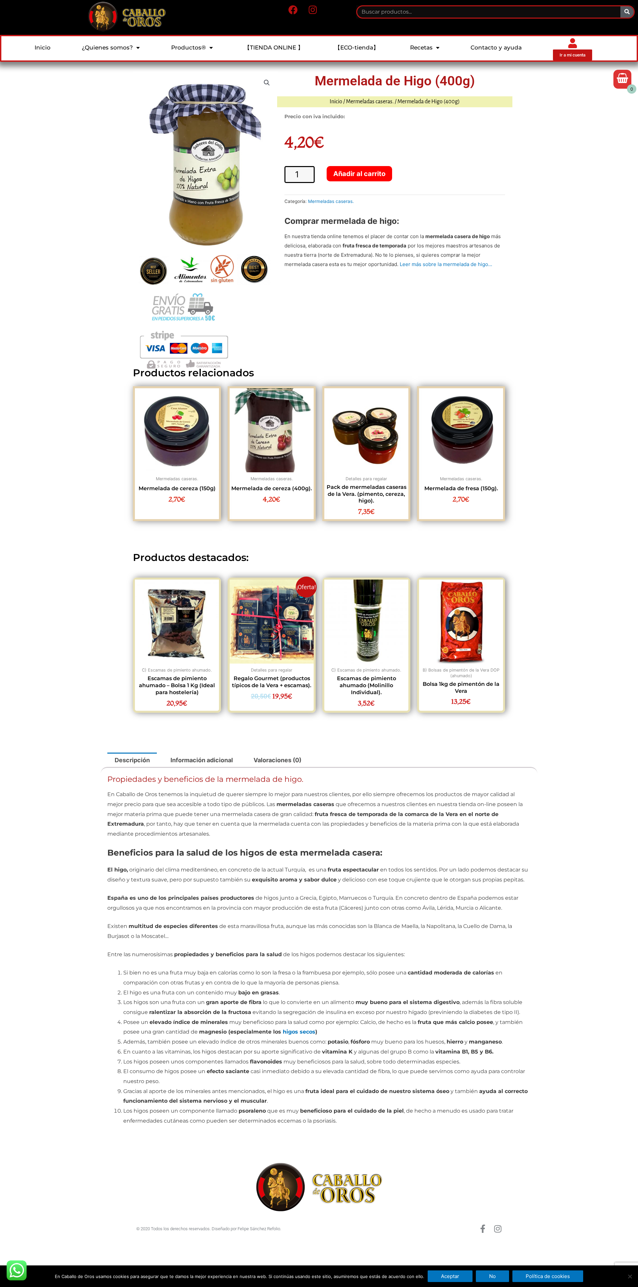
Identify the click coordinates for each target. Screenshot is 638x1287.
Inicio (43, 47)
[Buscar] (627, 12)
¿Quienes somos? (107, 47)
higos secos (299, 1032)
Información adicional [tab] (201, 760)
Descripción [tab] (132, 760)
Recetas (421, 47)
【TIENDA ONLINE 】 (273, 47)
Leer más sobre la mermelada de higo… (446, 264)
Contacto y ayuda (496, 47)
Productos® (188, 47)
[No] (629, 1276)
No (492, 1276)
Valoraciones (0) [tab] (277, 760)
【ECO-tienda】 (357, 47)
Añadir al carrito (359, 174)
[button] (267, 83)
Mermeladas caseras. (370, 102)
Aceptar (450, 1276)
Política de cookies (548, 1276)
